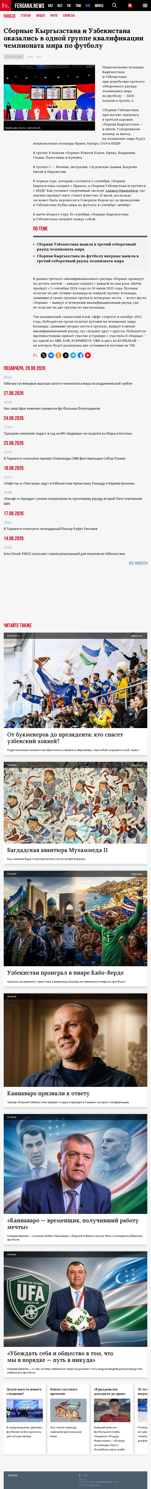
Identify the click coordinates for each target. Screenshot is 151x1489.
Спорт (30, 56)
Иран (38, 56)
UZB (87, 5)
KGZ (59, 5)
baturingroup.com (104, 1482)
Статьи (26, 15)
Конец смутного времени (63, 1391)
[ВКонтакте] (51, 355)
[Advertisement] (75, 595)
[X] (44, 355)
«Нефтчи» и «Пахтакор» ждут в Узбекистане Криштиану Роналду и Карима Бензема (69, 483)
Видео (40, 15)
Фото (54, 15)
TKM (78, 5)
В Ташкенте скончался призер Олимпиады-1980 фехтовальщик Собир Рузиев (64, 458)
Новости (9, 15)
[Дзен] (66, 355)
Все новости (138, 563)
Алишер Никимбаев (121, 190)
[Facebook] (80, 355)
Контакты (13, 1475)
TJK (69, 5)
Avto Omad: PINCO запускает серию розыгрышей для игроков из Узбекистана (64, 553)
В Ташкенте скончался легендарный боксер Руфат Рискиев (50, 528)
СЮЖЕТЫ (69, 15)
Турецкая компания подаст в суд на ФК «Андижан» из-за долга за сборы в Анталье (68, 433)
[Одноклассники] (58, 355)
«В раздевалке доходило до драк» (110, 1391)
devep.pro (94, 1485)
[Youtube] (88, 355)
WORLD (99, 5)
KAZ (50, 5)
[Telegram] (73, 355)
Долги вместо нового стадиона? (23, 1391)
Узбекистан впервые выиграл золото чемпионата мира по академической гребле (68, 383)
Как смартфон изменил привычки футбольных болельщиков (52, 408)
